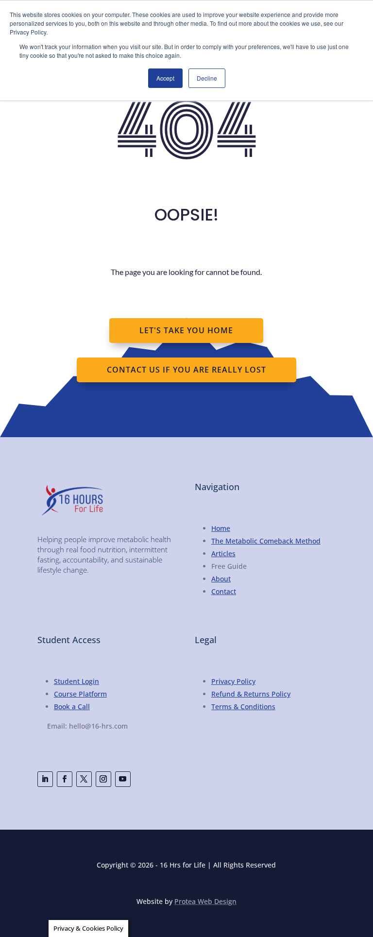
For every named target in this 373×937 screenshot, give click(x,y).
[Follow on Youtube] (123, 779)
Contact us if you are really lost (186, 369)
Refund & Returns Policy (250, 693)
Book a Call (72, 706)
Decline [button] (207, 78)
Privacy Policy (233, 681)
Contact (223, 591)
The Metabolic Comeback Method (266, 540)
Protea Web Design (205, 901)
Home (220, 528)
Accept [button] (165, 78)
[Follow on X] (84, 779)
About (221, 578)
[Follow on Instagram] (103, 779)
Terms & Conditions (243, 706)
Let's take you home (186, 330)
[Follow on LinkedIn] (45, 779)
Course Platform (80, 693)
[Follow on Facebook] (64, 779)
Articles (223, 553)
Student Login (76, 681)
